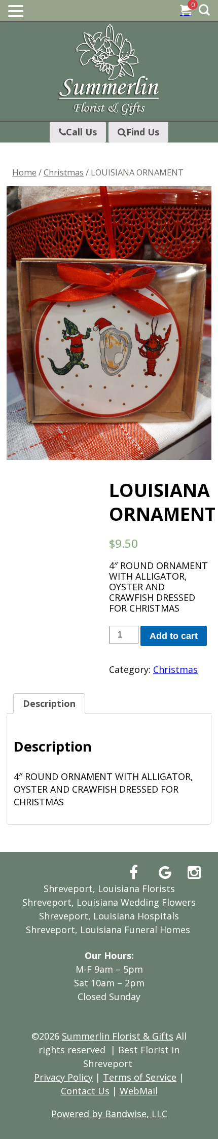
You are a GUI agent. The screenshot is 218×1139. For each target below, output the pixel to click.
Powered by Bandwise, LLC (109, 1114)
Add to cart (174, 636)
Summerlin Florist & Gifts (117, 1036)
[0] (185, 11)
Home (24, 172)
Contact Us (85, 1091)
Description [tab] (49, 703)
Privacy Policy (63, 1077)
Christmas (64, 172)
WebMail (139, 1091)
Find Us (142, 132)
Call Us (81, 132)
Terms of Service (139, 1077)
